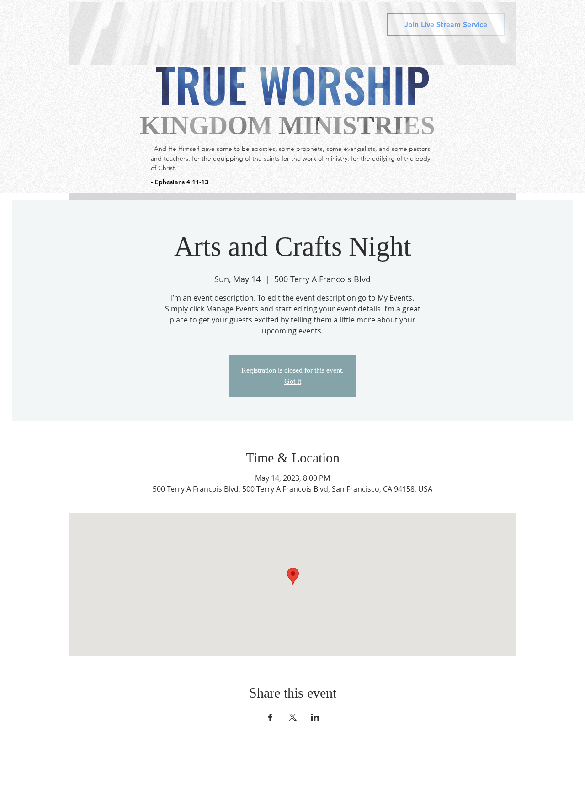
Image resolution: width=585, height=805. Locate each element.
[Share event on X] (292, 717)
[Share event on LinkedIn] (315, 717)
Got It (292, 381)
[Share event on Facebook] (270, 717)
